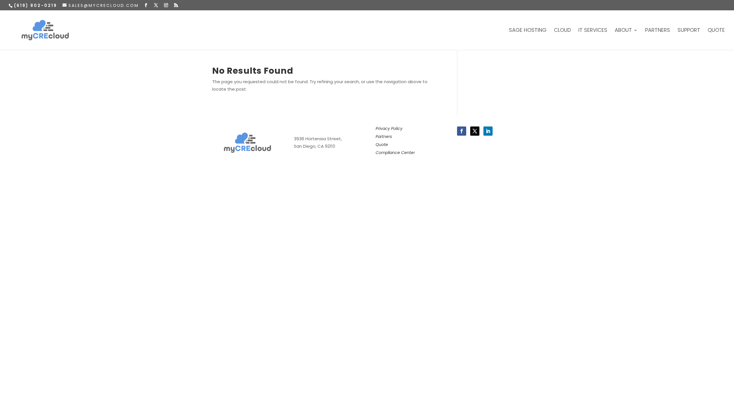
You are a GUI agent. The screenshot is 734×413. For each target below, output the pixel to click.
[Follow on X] (474, 131)
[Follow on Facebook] (461, 131)
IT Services (592, 31)
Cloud (562, 31)
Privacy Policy (389, 128)
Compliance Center (395, 152)
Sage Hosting (527, 31)
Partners (657, 31)
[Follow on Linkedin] (488, 131)
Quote (716, 31)
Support (689, 31)
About (623, 31)
